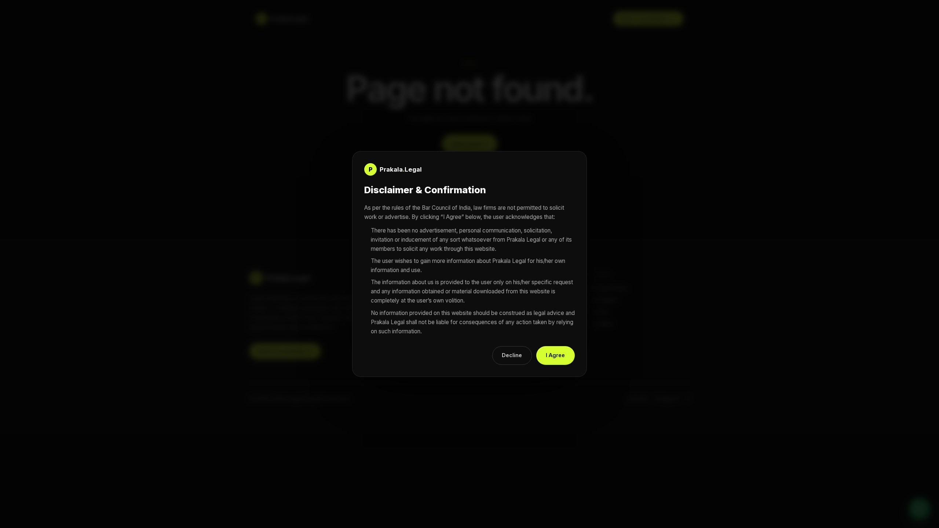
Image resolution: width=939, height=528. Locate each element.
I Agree (555, 355)
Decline (512, 355)
